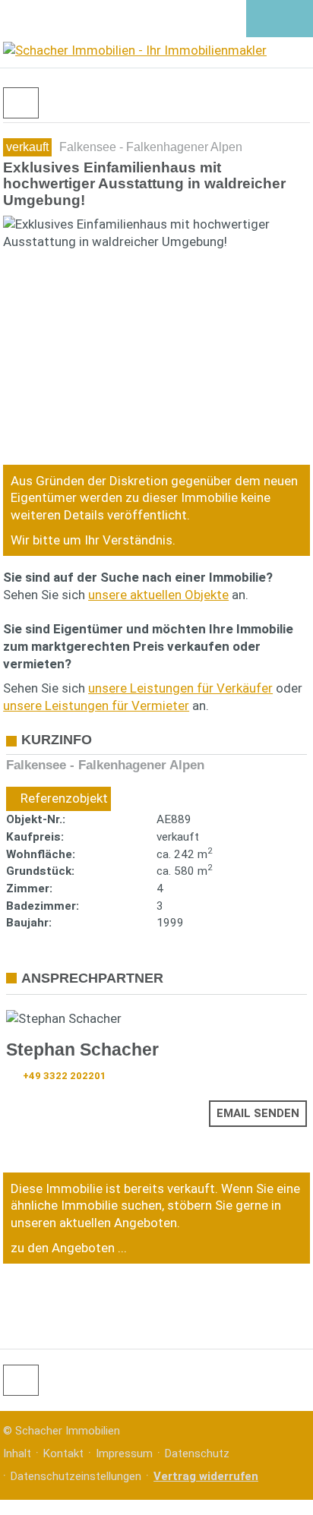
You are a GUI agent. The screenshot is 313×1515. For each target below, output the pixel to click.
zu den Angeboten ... (69, 1247)
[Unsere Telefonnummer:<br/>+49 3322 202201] (262, 19)
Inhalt (17, 1453)
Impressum (124, 1453)
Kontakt (63, 1453)
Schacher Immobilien (67, 1431)
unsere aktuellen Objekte (158, 594)
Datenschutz (197, 1453)
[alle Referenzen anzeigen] (21, 102)
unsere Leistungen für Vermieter (96, 705)
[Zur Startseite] (133, 52)
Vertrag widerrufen (205, 1476)
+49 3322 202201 (64, 1075)
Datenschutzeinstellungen (76, 1476)
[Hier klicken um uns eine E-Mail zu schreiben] (295, 19)
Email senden (258, 1113)
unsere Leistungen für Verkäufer (180, 688)
